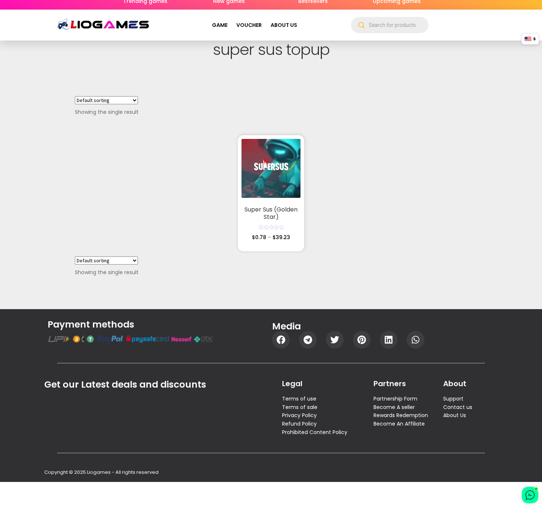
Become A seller (394, 407)
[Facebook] (281, 340)
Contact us (457, 407)
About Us (454, 415)
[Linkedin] (388, 340)
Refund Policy (299, 423)
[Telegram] (308, 340)
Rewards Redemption (401, 415)
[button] (285, 25)
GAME (219, 25)
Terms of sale (299, 407)
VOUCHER (249, 25)
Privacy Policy (299, 415)
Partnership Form (395, 398)
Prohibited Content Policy (314, 432)
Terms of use (299, 398)
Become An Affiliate (399, 423)
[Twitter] (335, 340)
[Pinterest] (362, 340)
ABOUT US (284, 25)
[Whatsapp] (415, 340)
